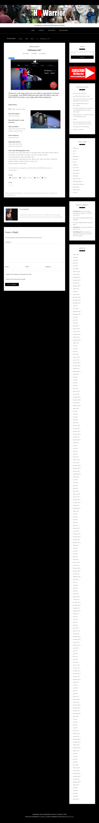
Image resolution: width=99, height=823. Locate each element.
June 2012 (75, 688)
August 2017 (76, 511)
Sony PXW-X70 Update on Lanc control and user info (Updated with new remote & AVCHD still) (83, 110)
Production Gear (77, 178)
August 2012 (76, 682)
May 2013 (75, 656)
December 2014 (76, 602)
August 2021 (76, 374)
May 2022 (75, 351)
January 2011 (76, 736)
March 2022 (76, 354)
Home (33, 30)
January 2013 (76, 668)
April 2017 (75, 522)
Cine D (74, 151)
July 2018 (75, 479)
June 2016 (75, 551)
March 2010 (76, 765)
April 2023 (75, 323)
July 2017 (75, 514)
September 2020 (77, 405)
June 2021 (75, 380)
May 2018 (75, 485)
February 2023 (76, 328)
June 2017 (75, 516)
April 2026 (75, 265)
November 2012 (76, 673)
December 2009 (76, 773)
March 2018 (76, 491)
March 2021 (76, 388)
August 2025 (76, 288)
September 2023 (77, 314)
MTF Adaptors (76, 170)
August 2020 (76, 408)
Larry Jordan (76, 167)
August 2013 (76, 648)
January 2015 (76, 599)
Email (27, 266)
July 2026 (75, 257)
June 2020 (75, 414)
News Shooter (76, 173)
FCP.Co (74, 162)
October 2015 (76, 573)
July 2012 (75, 685)
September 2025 (77, 285)
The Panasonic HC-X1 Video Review (81, 126)
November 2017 (76, 502)
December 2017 (76, 499)
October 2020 (76, 402)
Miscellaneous (34, 46)
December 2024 (76, 297)
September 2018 (77, 474)
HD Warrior (26, 53)
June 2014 (75, 619)
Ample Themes (70, 816)
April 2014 (75, 625)
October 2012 (76, 676)
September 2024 (77, 303)
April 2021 (75, 385)
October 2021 (76, 368)
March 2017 (76, 525)
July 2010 (75, 753)
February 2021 (76, 391)
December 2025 (76, 277)
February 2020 (76, 425)
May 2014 (75, 622)
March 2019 (76, 457)
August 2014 (76, 613)
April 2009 (75, 796)
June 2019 (75, 448)
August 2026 (76, 254)
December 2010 (76, 739)
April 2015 (75, 591)
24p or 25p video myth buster (80, 93)
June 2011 (75, 722)
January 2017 (76, 531)
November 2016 (76, 536)
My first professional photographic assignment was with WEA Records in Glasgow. (82, 233)
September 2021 (77, 371)
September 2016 (77, 542)
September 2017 (77, 508)
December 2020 (76, 397)
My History (51, 30)
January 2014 (76, 633)
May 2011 (75, 725)
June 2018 (75, 482)
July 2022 (75, 345)
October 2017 (76, 505)
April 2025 (75, 291)
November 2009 (76, 776)
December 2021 (76, 362)
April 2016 (75, 556)
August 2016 (76, 545)
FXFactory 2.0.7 (34, 50)
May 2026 (75, 263)
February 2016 (76, 562)
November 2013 (76, 639)
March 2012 (76, 696)
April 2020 (75, 419)
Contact (41, 30)
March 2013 (76, 662)
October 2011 (76, 710)
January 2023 (76, 331)
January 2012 (76, 702)
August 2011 (76, 716)
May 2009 (75, 793)
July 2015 (75, 582)
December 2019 (76, 431)
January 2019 (76, 462)
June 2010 (75, 756)
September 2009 (77, 782)
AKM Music (75, 148)
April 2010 (75, 762)
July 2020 (75, 411)
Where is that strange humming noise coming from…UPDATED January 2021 (82, 213)
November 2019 (76, 434)
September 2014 (77, 611)
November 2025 (76, 280)
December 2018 (76, 465)
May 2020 (75, 417)
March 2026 (76, 268)
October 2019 (76, 437)
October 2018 (76, 471)
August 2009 (76, 784)
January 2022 (76, 360)
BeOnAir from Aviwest (78, 129)
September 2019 (77, 439)
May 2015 (75, 588)
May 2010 (75, 759)
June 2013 (75, 653)
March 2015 (76, 593)
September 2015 (77, 576)
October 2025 (76, 283)
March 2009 (76, 799)
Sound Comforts (77, 217)
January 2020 (76, 428)
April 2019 (75, 454)
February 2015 (76, 596)
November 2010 (76, 742)
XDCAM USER (76, 189)
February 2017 (76, 528)
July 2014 (75, 616)
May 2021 (75, 382)
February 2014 (76, 630)
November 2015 (76, 571)
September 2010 (77, 747)
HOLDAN (75, 164)
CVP (74, 153)
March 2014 (76, 628)
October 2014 (76, 608)
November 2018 (76, 468)
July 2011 (75, 719)
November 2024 (76, 300)
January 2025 (76, 294)
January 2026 (76, 274)
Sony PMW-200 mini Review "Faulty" (81, 96)
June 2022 (75, 348)
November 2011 (76, 707)
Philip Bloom (76, 176)
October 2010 (76, 745)
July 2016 (75, 548)
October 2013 (76, 642)
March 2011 (76, 730)
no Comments (42, 53)
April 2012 (75, 693)
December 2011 (76, 705)
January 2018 (76, 496)
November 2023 (76, 311)
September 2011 (77, 713)
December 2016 (76, 534)
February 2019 (76, 459)
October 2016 (76, 539)
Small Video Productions (78, 184)
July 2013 (75, 650)
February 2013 (76, 665)
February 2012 (76, 699)
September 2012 (77, 679)
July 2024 (75, 305)
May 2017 (75, 519)
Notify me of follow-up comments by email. (19, 274)
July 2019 (75, 445)
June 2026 (75, 260)
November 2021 (76, 365)
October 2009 (76, 779)
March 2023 (76, 325)
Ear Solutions (76, 222)
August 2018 (76, 477)
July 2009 (75, 787)
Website (48, 266)
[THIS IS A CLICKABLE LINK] (82, 73)
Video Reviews (63, 30)
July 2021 (75, 377)
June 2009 (75, 790)
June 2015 (75, 585)
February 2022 (76, 357)
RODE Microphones (77, 181)
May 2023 (75, 320)
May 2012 (75, 690)
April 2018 (75, 488)
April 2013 (75, 659)
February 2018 (76, 494)
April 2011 (75, 727)
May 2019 (75, 451)
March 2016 (76, 559)
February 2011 (76, 733)
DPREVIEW (75, 156)
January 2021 (76, 394)
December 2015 (76, 568)
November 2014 (76, 605)
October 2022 (76, 337)
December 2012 (76, 670)
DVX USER (75, 159)
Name (7, 266)
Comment (8, 242)
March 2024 (76, 308)
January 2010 (76, 770)
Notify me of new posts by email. (15, 279)
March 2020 (76, 422)
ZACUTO (75, 192)
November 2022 (76, 334)
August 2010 (76, 750)
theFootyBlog (76, 187)
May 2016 (75, 553)
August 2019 (76, 442)
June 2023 (75, 317)
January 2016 (76, 565)
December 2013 (76, 636)
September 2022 (77, 340)
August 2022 (76, 342)
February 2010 (76, 767)
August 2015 (76, 579)
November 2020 (76, 400)
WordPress (42, 816)
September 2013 (77, 645)
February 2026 (76, 271)
